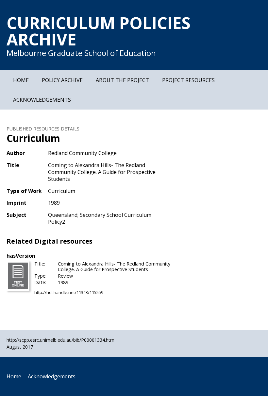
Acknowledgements (42, 99)
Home (21, 80)
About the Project (122, 80)
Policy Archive (62, 80)
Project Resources (188, 80)
